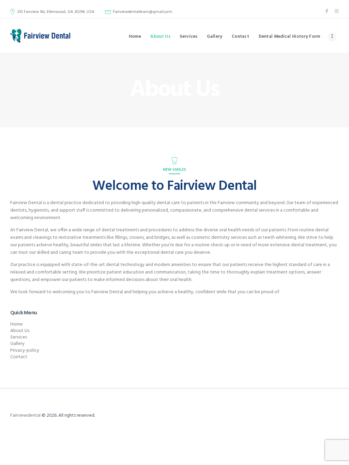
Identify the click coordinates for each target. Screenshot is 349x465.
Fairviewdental (25, 415)
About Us (19, 331)
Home (16, 324)
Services (18, 337)
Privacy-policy (24, 350)
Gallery (17, 344)
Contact (18, 357)
